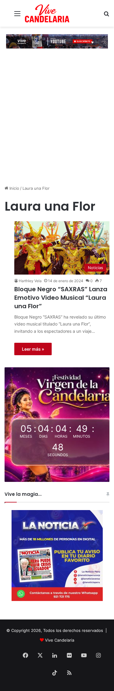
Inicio (13, 188)
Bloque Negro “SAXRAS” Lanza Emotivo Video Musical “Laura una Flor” (60, 297)
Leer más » (33, 349)
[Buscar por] (106, 15)
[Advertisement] (57, 124)
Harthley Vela (30, 281)
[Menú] (17, 15)
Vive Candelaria (59, 640)
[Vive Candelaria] (47, 13)
